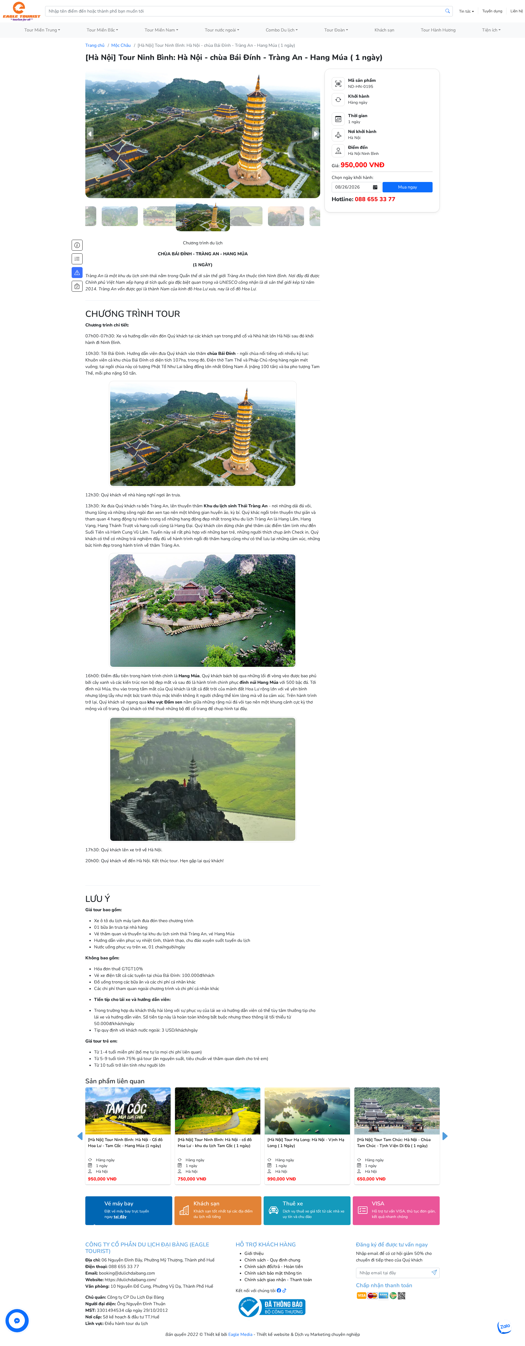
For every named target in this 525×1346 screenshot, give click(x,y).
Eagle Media (240, 1334)
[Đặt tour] (77, 286)
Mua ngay (407, 187)
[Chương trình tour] (77, 258)
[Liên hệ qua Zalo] (504, 1327)
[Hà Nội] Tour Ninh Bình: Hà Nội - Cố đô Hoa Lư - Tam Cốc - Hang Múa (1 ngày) (125, 1143)
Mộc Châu (121, 45)
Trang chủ (94, 45)
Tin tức (465, 11)
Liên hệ (517, 11)
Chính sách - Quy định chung (272, 1260)
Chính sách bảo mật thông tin (273, 1273)
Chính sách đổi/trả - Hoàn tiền (273, 1267)
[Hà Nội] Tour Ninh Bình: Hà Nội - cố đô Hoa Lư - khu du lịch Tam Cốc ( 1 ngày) (215, 1143)
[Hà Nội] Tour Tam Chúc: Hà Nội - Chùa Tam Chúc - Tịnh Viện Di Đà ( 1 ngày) (394, 1143)
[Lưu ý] (77, 272)
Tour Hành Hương (438, 30)
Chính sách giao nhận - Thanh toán (278, 1280)
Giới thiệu (254, 1254)
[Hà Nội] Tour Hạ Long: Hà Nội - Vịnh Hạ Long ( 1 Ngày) (305, 1143)
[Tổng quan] (77, 245)
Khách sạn (384, 30)
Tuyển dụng (492, 11)
